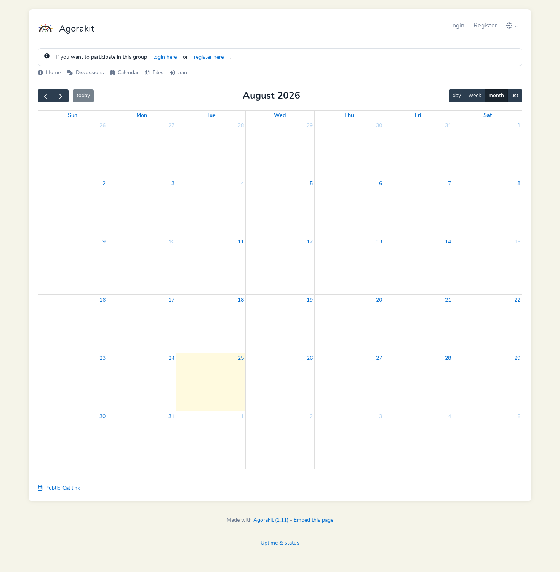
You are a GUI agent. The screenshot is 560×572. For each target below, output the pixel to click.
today (83, 95)
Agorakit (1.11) (270, 520)
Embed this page (313, 520)
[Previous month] (45, 95)
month (496, 95)
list (514, 95)
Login (456, 25)
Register (485, 25)
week (475, 95)
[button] (512, 25)
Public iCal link (62, 488)
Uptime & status (280, 543)
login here (165, 57)
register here (209, 57)
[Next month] (61, 95)
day (457, 95)
